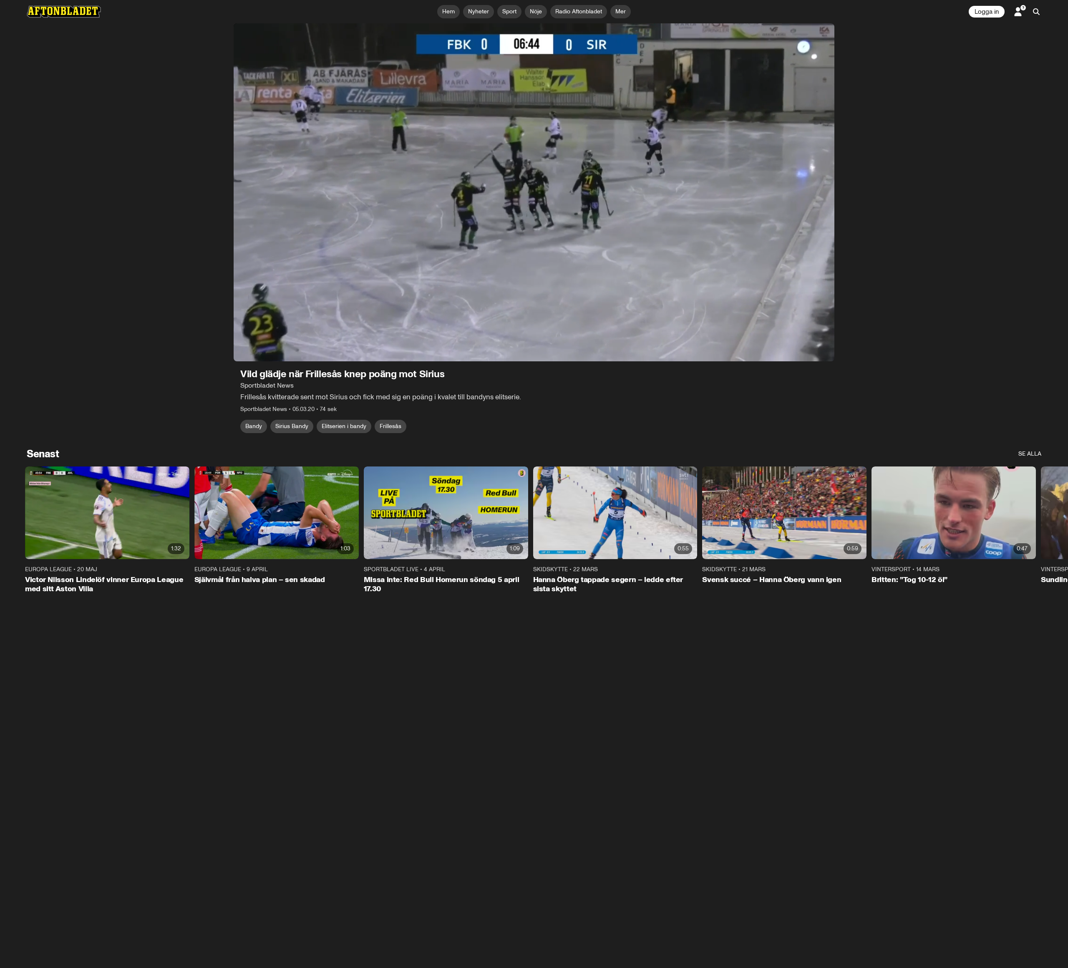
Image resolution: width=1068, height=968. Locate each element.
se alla (1029, 453)
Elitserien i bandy (344, 426)
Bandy (253, 426)
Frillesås (390, 426)
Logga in (987, 11)
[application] (534, 192)
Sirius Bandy (291, 426)
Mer (620, 11)
